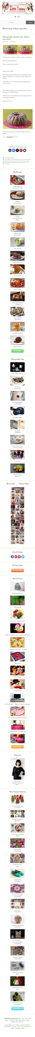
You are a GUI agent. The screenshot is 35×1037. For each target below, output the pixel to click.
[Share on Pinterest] (21, 151)
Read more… (10, 137)
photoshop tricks (12, 162)
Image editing (28, 159)
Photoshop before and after (23, 161)
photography (7, 157)
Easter (22, 1026)
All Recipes (17, 351)
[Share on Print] (10, 151)
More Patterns (17, 1008)
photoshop (12, 157)
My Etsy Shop (17, 570)
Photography (18, 1020)
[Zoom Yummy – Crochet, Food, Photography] (17, 8)
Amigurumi (17, 1028)
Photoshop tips (6, 162)
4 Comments (7, 164)
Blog (19, 1018)
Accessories (14, 1026)
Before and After (11, 159)
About (22, 1018)
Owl (13, 1025)
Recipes (23, 1020)
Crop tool (22, 159)
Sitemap (28, 1020)
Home (18, 1026)
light (4, 161)
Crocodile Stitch (7, 1026)
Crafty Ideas (12, 1020)
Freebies (22, 1028)
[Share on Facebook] (13, 151)
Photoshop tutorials (21, 162)
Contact (26, 1018)
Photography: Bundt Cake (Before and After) (16, 37)
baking (5, 159)
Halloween (26, 1026)
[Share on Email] (24, 151)
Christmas (17, 1025)
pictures (27, 162)
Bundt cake (17, 159)
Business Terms (15, 1021)
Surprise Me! (17, 746)
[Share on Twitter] (17, 151)
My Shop (21, 1021)
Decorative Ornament (25, 1025)
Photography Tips (9, 161)
